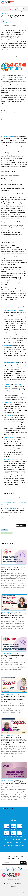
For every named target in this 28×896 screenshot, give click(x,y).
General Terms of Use (13, 879)
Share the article (22, 525)
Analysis (4, 529)
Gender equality (7, 532)
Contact (13, 886)
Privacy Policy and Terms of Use (13, 883)
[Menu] (26, 2)
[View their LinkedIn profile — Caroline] (6, 22)
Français (23, 12)
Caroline (8, 20)
